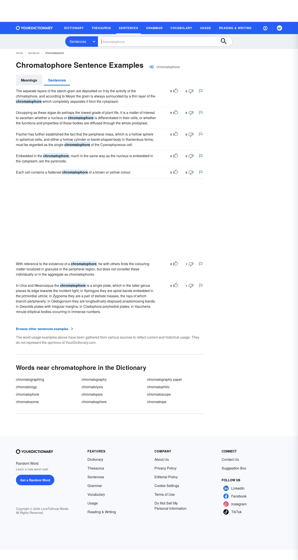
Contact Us (230, 459)
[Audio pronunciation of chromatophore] (151, 67)
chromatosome (27, 401)
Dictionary (95, 459)
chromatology (26, 386)
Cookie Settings (166, 485)
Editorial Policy (166, 476)
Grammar (94, 485)
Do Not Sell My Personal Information (170, 506)
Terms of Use (164, 494)
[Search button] (225, 41)
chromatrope (156, 401)
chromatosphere (94, 401)
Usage (92, 503)
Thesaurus (95, 468)
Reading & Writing (101, 511)
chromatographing (30, 379)
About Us (161, 459)
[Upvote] (175, 91)
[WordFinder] (279, 28)
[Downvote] (191, 91)
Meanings (29, 80)
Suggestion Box (234, 468)
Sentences (78, 41)
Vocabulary (96, 494)
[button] (265, 28)
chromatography (94, 379)
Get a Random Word (35, 480)
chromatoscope (159, 394)
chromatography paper (164, 379)
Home (19, 53)
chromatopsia (92, 394)
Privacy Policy (165, 468)
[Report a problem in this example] (200, 91)
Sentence (33, 53)
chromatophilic (158, 386)
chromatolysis (92, 386)
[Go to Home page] (34, 28)
